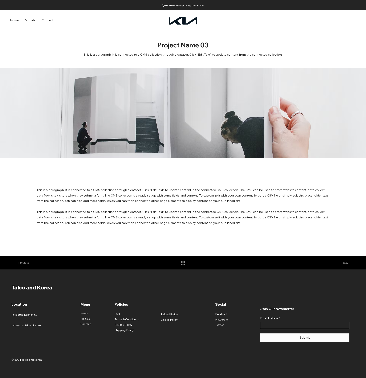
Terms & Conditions (127, 319)
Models (85, 318)
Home (84, 313)
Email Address (270, 318)
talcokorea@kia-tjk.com (26, 325)
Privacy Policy (123, 324)
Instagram (221, 319)
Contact (85, 324)
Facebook (221, 314)
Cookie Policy (169, 319)
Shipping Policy (124, 330)
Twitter (219, 325)
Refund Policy (169, 314)
